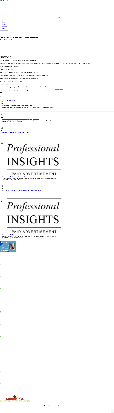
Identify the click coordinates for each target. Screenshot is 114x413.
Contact (3, 27)
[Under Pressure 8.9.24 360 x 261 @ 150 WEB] (8, 263)
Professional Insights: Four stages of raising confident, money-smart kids (18, 176)
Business (3, 23)
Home (3, 19)
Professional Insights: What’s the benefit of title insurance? (15, 132)
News (2, 20)
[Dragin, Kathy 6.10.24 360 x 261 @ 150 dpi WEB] (8, 370)
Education (3, 22)
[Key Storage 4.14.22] (3, 311)
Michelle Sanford (3, 39)
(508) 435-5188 (58, 407)
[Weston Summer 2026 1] (8, 347)
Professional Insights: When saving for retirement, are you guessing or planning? (20, 119)
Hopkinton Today (4, 26)
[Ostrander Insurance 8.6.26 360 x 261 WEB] (8, 275)
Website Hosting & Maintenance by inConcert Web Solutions (64, 411)
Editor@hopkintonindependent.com (51, 405)
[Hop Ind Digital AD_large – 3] (8, 382)
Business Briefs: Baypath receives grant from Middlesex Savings (17, 105)
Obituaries (3, 25)
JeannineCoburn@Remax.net (59, 89)
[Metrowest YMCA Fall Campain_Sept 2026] (8, 323)
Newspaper (3, 28)
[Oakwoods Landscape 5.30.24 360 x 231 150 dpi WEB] (8, 299)
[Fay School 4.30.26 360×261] (8, 394)
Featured (3, 21)
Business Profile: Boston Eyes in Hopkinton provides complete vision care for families (21, 190)
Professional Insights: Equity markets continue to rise (14, 234)
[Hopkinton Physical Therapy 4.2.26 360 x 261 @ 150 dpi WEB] (8, 287)
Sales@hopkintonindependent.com (65, 405)
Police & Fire (4, 24)
